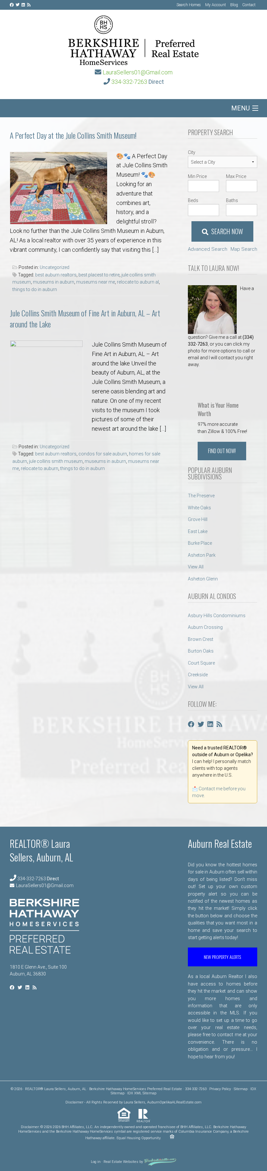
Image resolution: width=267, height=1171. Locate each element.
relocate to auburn (39, 468)
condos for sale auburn (102, 453)
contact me (229, 1034)
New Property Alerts (222, 956)
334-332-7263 (129, 81)
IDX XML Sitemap (141, 1093)
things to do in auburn (34, 289)
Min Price (197, 176)
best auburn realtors (56, 274)
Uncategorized (54, 267)
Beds (193, 200)
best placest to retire (98, 274)
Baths (232, 200)
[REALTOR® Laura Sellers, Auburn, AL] (133, 38)
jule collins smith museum (56, 461)
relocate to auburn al (138, 282)
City (191, 152)
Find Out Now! (222, 451)
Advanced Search (207, 249)
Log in (96, 1162)
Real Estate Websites (121, 1162)
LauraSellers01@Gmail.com (138, 72)
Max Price (236, 176)
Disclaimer (74, 1102)
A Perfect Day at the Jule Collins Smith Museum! (73, 135)
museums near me (95, 282)
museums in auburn (53, 282)
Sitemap (240, 1089)
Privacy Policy (220, 1089)
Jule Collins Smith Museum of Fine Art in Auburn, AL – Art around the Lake (85, 318)
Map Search (244, 249)
